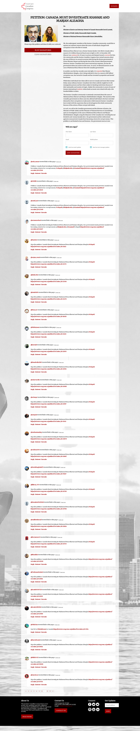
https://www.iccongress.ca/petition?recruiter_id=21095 (49, 351)
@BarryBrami (35, 640)
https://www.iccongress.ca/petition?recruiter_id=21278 (48, 299)
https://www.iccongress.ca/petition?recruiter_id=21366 (49, 281)
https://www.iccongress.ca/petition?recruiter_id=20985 (49, 386)
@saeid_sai (34, 201)
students (79, 89)
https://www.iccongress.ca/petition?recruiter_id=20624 (49, 526)
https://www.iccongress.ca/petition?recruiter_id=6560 (48, 421)
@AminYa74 (34, 292)
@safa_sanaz (35, 161)
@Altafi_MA (34, 275)
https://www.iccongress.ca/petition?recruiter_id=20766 (49, 509)
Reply (32, 173)
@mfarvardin (35, 380)
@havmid (34, 345)
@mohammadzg (36, 432)
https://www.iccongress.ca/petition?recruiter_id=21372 (48, 264)
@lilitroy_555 (35, 485)
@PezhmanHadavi (37, 572)
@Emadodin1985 (36, 362)
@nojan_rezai (35, 257)
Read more (27, 717)
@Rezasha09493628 (37, 502)
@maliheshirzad (36, 520)
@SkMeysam (35, 327)
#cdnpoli (59, 168)
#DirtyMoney (41, 629)
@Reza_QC (34, 310)
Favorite (44, 173)
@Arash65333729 (36, 589)
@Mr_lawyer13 (35, 537)
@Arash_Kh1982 (36, 607)
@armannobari (36, 220)
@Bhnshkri (34, 554)
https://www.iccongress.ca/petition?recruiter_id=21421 (48, 246)
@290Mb (34, 181)
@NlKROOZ (34, 657)
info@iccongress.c (65, 706)
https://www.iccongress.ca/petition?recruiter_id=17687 (48, 474)
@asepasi (34, 415)
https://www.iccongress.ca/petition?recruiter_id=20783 (49, 491)
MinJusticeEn (68, 168)
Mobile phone (94, 139)
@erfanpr (34, 397)
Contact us (61, 710)
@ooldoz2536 (35, 450)
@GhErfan (34, 624)
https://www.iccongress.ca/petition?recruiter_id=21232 (48, 334)
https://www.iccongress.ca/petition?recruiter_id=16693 (48, 316)
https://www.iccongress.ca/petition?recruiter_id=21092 (48, 369)
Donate (114, 6)
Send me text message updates (101, 147)
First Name (69, 131)
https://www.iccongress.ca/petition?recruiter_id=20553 (49, 544)
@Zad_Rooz (34, 675)
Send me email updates (74, 147)
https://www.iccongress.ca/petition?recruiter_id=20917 (48, 404)
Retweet (37, 173)
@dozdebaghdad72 (37, 467)
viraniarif (77, 168)
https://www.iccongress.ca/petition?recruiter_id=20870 (49, 439)
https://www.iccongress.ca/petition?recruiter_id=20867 (49, 456)
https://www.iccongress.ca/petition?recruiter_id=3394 (70, 629)
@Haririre (34, 240)
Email (67, 139)
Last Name (93, 131)
